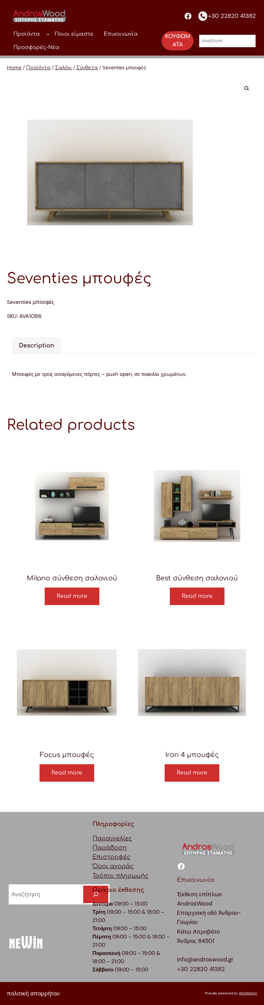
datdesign (248, 993)
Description (36, 345)
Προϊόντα (38, 67)
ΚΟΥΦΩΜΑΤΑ (177, 41)
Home (14, 67)
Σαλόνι (63, 67)
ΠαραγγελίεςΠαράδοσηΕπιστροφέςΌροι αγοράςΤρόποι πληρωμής (120, 857)
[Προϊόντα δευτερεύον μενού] (48, 34)
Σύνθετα (87, 67)
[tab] (36, 345)
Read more (72, 596)
